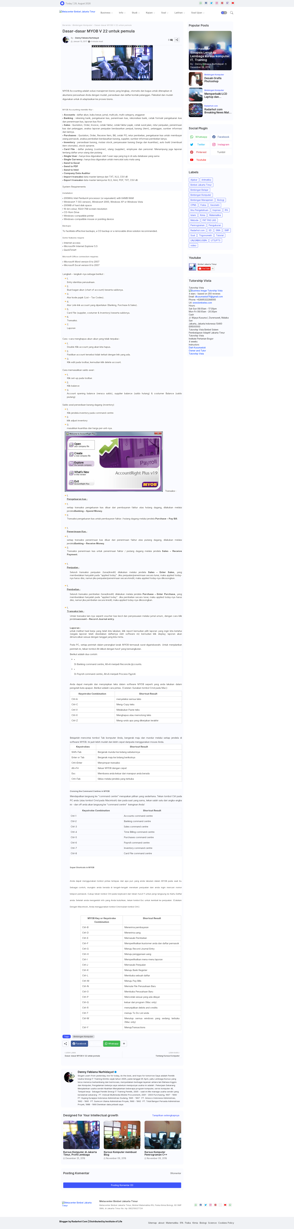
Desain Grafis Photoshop (213, 80)
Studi (134, 12)
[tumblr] (220, 1205)
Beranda (66, 25)
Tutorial (220, 235)
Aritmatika (206, 179)
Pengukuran (215, 225)
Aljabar (193, 179)
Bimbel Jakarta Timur (201, 185)
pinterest (201, 152)
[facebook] (206, 3)
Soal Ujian (196, 12)
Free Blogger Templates (120, 1224)
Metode (194, 220)
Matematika (215, 215)
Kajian (149, 12)
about (161, 1222)
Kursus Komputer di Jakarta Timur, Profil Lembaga (80, 1153)
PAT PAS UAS (209, 220)
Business (105, 12)
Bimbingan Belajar (199, 190)
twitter (201, 144)
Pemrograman (197, 225)
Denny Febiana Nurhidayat (96, 1072)
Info (121, 12)
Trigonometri (205, 235)
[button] (224, 12)
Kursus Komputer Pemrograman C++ (156, 1153)
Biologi (220, 200)
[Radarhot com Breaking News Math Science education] (196, 110)
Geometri (214, 205)
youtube (201, 159)
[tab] (107, 12)
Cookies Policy (226, 1222)
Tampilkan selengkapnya (165, 1115)
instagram (223, 144)
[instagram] (217, 3)
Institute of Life (113, 1221)
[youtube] (233, 3)
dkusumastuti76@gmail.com (209, 296)
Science (212, 1222)
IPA (226, 210)
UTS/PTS (215, 240)
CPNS (193, 205)
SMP (226, 230)
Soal (163, 12)
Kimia (202, 215)
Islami (193, 215)
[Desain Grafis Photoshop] (196, 79)
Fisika (203, 205)
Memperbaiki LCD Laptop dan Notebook (215, 95)
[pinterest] (222, 3)
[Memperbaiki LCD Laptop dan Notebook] (196, 94)
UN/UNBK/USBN (198, 240)
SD (210, 230)
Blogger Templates (81, 1224)
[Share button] (124, 1044)
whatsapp (201, 136)
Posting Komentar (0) (122, 1185)
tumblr (221, 152)
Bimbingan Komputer (82, 25)
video (193, 245)
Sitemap (152, 1222)
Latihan (179, 12)
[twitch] (227, 3)
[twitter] (211, 3)
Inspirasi (217, 210)
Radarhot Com (79, 1221)
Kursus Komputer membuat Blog (120, 1153)
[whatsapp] (201, 3)
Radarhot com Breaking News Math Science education (217, 111)
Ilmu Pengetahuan (199, 210)
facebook (223, 136)
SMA (218, 230)
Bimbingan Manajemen (201, 200)
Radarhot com (197, 230)
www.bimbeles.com (202, 302)
